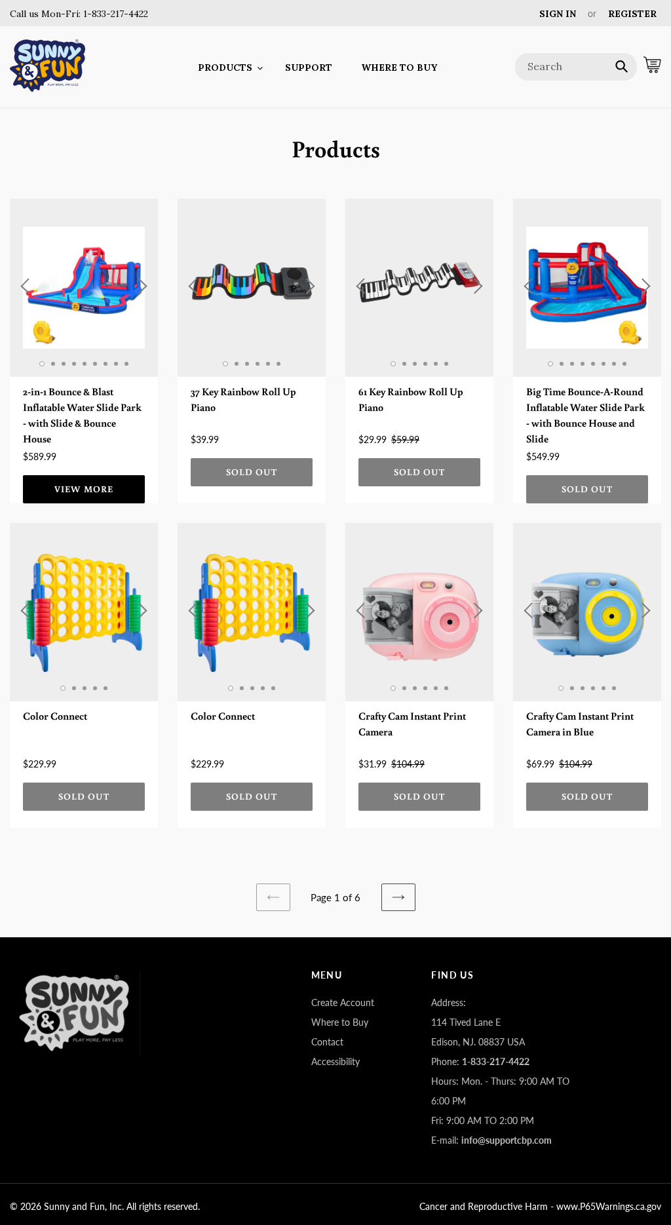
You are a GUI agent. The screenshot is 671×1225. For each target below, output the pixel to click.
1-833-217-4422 (114, 14)
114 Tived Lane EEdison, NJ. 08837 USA (478, 1032)
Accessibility (335, 1061)
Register (632, 14)
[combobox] (576, 67)
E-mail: (491, 1140)
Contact (327, 1041)
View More (83, 489)
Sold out (252, 472)
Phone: (480, 1061)
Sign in (557, 14)
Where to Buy (339, 1022)
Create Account (342, 1002)
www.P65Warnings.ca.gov (608, 1206)
